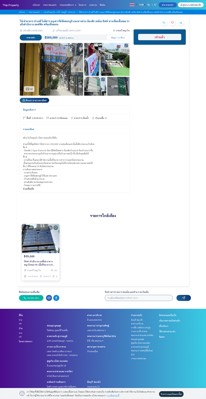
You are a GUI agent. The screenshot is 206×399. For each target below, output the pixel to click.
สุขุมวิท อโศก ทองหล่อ (57, 361)
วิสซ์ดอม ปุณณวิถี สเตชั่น (57, 330)
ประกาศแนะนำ (50, 4)
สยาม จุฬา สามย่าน (96, 346)
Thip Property (10, 5)
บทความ (93, 4)
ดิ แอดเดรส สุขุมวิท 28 (56, 365)
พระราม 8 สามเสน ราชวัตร (60, 371)
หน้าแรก (36, 4)
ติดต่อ (102, 4)
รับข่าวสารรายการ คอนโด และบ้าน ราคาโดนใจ (127, 292)
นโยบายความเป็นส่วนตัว (169, 320)
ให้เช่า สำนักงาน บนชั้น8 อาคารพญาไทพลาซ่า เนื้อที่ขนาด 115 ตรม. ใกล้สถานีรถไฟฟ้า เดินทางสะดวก (38, 263)
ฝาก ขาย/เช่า (167, 4)
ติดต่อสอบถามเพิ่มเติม (29, 292)
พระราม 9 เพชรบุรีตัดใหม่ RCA (101, 336)
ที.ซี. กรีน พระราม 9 (95, 340)
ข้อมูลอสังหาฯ (29, 109)
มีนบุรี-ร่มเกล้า (94, 381)
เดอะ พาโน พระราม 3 (96, 330)
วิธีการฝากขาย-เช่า (167, 331)
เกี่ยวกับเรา (163, 326)
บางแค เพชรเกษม (138, 358)
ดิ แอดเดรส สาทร (94, 319)
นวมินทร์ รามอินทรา (56, 381)
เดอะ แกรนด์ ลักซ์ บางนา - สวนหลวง (62, 355)
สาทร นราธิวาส (94, 315)
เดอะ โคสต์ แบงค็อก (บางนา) (59, 351)
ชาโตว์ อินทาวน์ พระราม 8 (58, 376)
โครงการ (82, 4)
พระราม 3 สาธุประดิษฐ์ (98, 325)
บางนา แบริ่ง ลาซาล (56, 346)
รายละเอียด (28, 129)
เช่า (20, 323)
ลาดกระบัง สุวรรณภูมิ (57, 336)
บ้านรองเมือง (92, 351)
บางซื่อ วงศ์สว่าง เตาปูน (141, 327)
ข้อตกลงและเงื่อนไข (167, 315)
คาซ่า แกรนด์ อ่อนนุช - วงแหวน (60, 340)
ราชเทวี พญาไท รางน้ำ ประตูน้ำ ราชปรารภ (59, 12)
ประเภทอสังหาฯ (67, 4)
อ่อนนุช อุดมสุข (54, 325)
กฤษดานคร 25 (93, 386)
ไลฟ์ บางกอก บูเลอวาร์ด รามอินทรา (61, 386)
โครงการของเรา (25, 341)
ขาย (20, 319)
